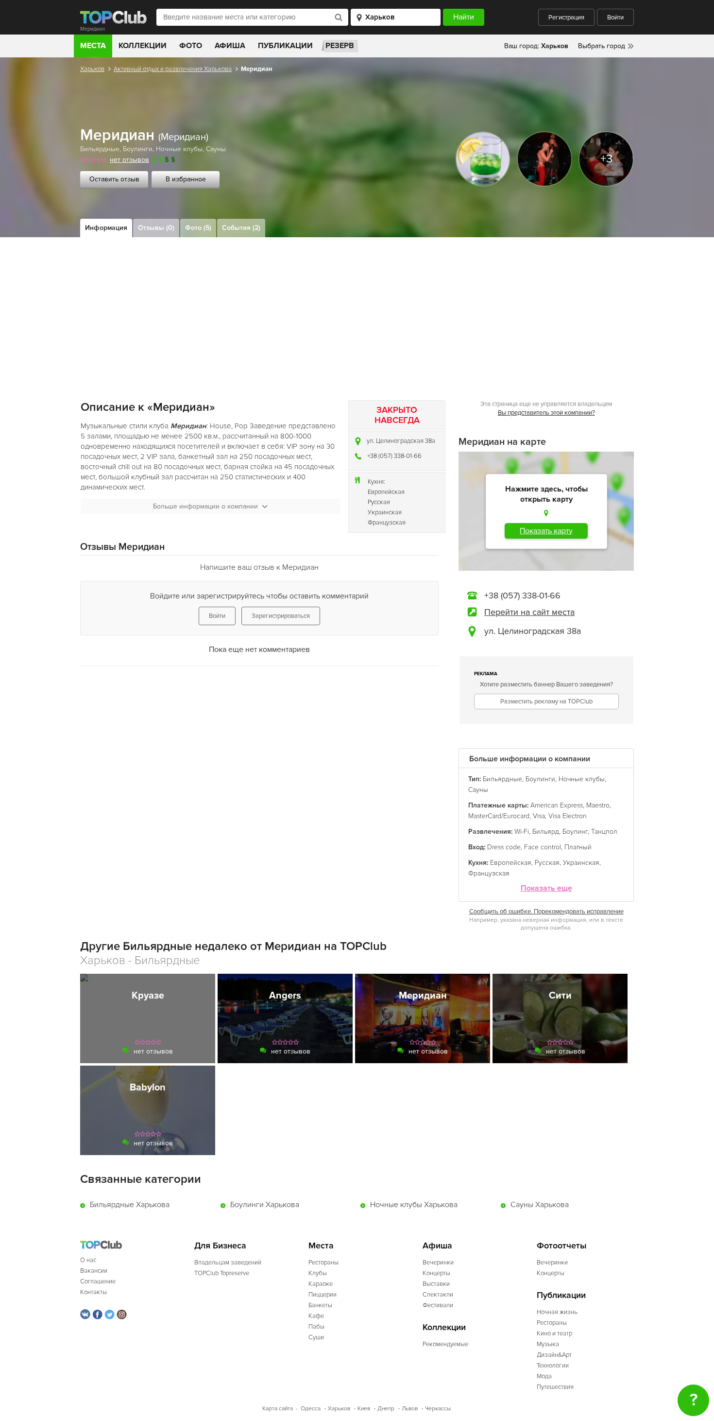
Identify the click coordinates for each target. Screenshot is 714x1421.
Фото (190, 46)
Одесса (311, 1408)
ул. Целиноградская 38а (401, 441)
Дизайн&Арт (554, 1355)
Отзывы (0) (156, 228)
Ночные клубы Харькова (414, 1205)
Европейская (386, 492)
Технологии (553, 1365)
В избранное (186, 179)
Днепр (385, 1408)
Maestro (598, 805)
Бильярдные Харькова (130, 1205)
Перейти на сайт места (529, 612)
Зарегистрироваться (281, 616)
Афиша (230, 46)
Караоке (320, 1284)
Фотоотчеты (562, 1246)
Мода (544, 1376)
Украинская (385, 512)
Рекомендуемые (445, 1344)
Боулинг (575, 831)
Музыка (548, 1344)
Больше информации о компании (205, 506)
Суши (316, 1337)
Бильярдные (99, 149)
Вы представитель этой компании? (546, 413)
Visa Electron (567, 816)
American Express (556, 805)
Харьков (92, 69)
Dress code (504, 847)
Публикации (285, 46)
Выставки (436, 1284)
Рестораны (323, 1262)
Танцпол (604, 831)
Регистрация (566, 17)
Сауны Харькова (539, 1205)
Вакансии (93, 1271)
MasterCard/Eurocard (498, 816)
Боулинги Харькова (264, 1205)
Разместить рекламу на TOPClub (546, 701)
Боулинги (138, 149)
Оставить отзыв (114, 179)
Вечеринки (438, 1262)
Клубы (317, 1273)
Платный (578, 847)
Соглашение (98, 1281)
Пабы (316, 1327)
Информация (106, 228)
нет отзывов (129, 160)
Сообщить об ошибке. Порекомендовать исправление (546, 911)
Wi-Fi (521, 831)
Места (93, 46)
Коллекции (143, 46)
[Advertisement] (357, 310)
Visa (539, 816)
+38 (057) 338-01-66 (394, 456)
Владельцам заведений (227, 1262)
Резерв (339, 46)
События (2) (241, 228)
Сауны (216, 149)
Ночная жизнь (557, 1312)
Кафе (316, 1316)
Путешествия (555, 1387)
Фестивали (438, 1305)
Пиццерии (322, 1294)
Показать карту (546, 531)
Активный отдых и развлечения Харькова (173, 69)
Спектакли (438, 1294)
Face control (542, 847)
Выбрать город (601, 46)
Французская (387, 522)
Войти (615, 17)
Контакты (93, 1292)
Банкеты (320, 1305)
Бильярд (545, 831)
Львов (410, 1408)
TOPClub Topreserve (221, 1273)
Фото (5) (198, 228)
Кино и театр (554, 1333)
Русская (379, 502)
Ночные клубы (179, 149)
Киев (363, 1408)
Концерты (436, 1273)
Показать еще (546, 888)
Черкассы (438, 1408)
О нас (88, 1260)
